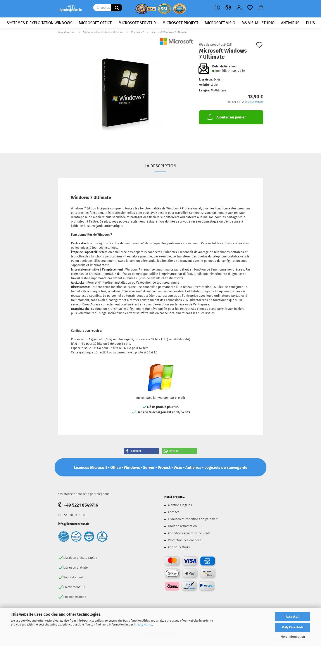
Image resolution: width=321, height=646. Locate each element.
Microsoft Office (95, 23)
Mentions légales (180, 505)
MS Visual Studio (258, 23)
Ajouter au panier (231, 117)
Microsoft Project (180, 23)
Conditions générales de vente (189, 533)
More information (293, 637)
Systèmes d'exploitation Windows (39, 23)
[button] (228, 7)
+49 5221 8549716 (81, 505)
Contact (173, 512)
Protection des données (184, 540)
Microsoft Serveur (137, 23)
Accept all (292, 617)
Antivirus (290, 23)
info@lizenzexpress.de (74, 524)
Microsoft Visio (220, 23)
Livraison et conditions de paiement (193, 519)
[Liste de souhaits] (250, 7)
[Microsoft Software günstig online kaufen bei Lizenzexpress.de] (72, 8)
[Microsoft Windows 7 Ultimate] (125, 92)
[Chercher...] (116, 7)
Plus (310, 23)
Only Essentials (292, 627)
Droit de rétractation (182, 526)
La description (160, 165)
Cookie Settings (179, 547)
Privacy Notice (143, 624)
